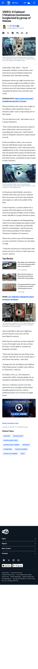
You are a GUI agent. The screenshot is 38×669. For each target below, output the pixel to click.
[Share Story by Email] (22, 33)
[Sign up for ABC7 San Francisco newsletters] (18, 560)
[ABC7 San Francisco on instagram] (14, 560)
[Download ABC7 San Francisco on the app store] (7, 565)
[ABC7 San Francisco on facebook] (4, 560)
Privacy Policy (5, 572)
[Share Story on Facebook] (3, 33)
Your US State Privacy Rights (24, 574)
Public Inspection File (28, 576)
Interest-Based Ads (15, 576)
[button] (3, 3)
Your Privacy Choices (16, 572)
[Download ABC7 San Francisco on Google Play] (17, 565)
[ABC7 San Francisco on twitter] (9, 560)
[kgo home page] (5, 531)
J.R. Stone (13, 26)
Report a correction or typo (10, 423)
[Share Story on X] (8, 33)
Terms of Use (5, 576)
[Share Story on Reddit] (12, 33)
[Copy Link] (26, 33)
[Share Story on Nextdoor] (17, 33)
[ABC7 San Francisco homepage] (8, 2)
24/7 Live (15, 3)
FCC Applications (6, 578)
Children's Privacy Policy (8, 574)
